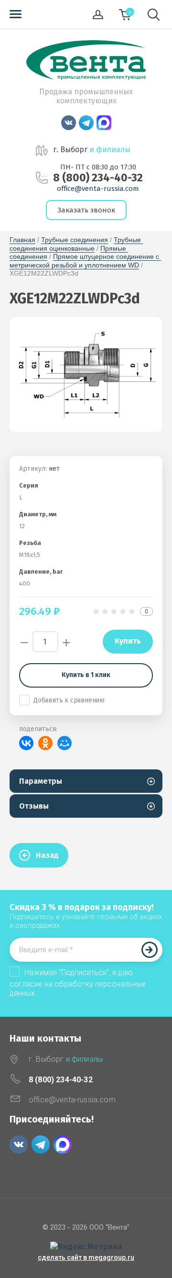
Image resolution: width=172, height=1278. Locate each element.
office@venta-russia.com (98, 188)
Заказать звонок (86, 210)
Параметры (40, 781)
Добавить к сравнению (69, 700)
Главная (22, 240)
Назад (47, 855)
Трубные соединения (74, 240)
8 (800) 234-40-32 (98, 177)
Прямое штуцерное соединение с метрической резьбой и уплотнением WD (85, 261)
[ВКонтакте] (26, 743)
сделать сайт (60, 1257)
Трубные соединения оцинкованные (76, 244)
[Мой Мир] (64, 743)
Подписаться (149, 950)
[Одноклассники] (45, 743)
